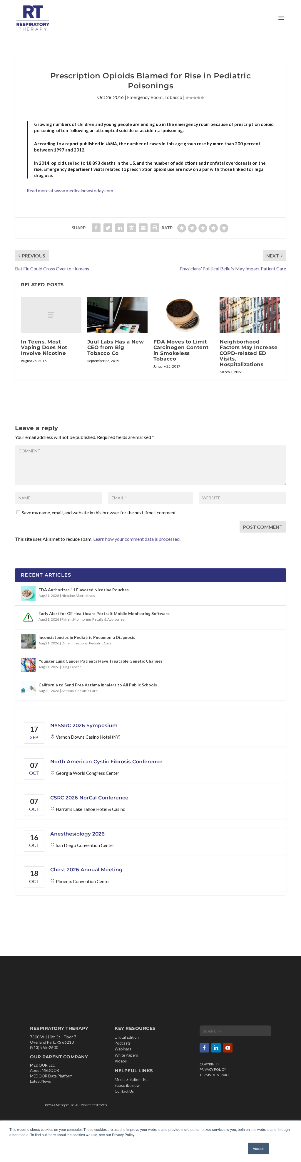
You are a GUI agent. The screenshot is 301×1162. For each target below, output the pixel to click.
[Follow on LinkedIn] (216, 1047)
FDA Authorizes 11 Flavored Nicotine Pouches (84, 589)
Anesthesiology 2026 (77, 834)
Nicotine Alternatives (78, 595)
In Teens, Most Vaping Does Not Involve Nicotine (44, 347)
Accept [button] (258, 1148)
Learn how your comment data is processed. (136, 539)
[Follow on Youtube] (228, 1047)
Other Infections (74, 643)
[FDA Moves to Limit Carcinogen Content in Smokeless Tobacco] (183, 315)
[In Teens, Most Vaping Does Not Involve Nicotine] (51, 315)
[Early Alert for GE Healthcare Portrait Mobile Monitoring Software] (28, 617)
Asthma (67, 690)
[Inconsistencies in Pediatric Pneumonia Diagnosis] (28, 641)
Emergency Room (145, 97)
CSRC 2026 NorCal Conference (89, 798)
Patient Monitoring (76, 619)
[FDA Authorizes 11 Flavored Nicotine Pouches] (28, 593)
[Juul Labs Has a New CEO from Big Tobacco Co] (117, 315)
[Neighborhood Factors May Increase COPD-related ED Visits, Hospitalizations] (250, 315)
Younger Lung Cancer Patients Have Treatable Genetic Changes (101, 661)
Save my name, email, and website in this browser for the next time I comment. (99, 512)
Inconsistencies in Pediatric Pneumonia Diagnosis (87, 637)
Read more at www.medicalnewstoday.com (70, 190)
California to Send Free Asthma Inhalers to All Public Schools (98, 684)
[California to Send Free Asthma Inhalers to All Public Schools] (28, 688)
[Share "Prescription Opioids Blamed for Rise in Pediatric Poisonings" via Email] (143, 228)
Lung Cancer (71, 667)
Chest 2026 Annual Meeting (86, 870)
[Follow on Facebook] (204, 1047)
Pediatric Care (100, 643)
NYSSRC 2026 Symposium (84, 725)
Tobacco (173, 97)
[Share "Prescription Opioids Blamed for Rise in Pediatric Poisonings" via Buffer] (131, 228)
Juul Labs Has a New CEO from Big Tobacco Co (115, 347)
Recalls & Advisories (108, 619)
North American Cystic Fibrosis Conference (106, 761)
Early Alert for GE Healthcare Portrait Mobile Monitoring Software (104, 613)
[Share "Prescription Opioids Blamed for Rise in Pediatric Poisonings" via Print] (155, 228)
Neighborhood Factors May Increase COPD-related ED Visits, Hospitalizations (248, 353)
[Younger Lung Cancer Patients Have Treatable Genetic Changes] (28, 665)
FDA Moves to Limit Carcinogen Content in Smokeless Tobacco (181, 350)
